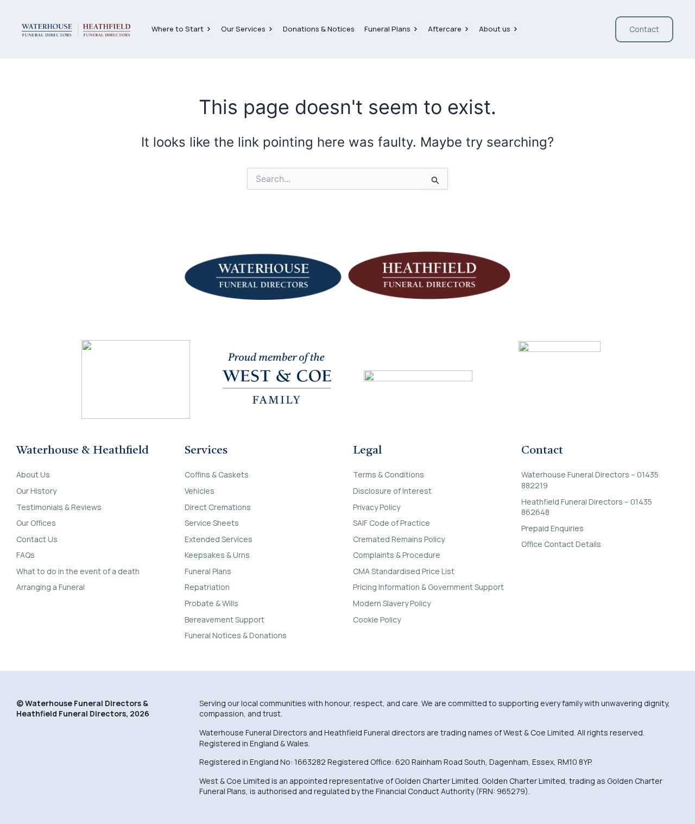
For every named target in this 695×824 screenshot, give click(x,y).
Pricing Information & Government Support (428, 587)
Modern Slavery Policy (392, 603)
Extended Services (218, 539)
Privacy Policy (376, 507)
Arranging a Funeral (50, 587)
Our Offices (36, 523)
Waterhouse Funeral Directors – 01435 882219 (590, 479)
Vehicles (199, 491)
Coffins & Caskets (217, 474)
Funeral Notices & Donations (236, 635)
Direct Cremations (218, 507)
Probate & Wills (211, 603)
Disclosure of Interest (392, 491)
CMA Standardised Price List (403, 571)
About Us (33, 474)
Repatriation (207, 587)
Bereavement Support (224, 619)
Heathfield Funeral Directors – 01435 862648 (586, 507)
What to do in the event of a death (78, 571)
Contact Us (37, 539)
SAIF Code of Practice (391, 523)
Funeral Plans (208, 571)
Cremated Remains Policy (399, 539)
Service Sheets (212, 523)
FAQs (25, 555)
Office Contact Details (561, 544)
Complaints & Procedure (396, 555)
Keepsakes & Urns (217, 555)
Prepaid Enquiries (552, 528)
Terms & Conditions (388, 474)
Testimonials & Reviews (59, 507)
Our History (36, 491)
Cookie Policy (377, 619)
